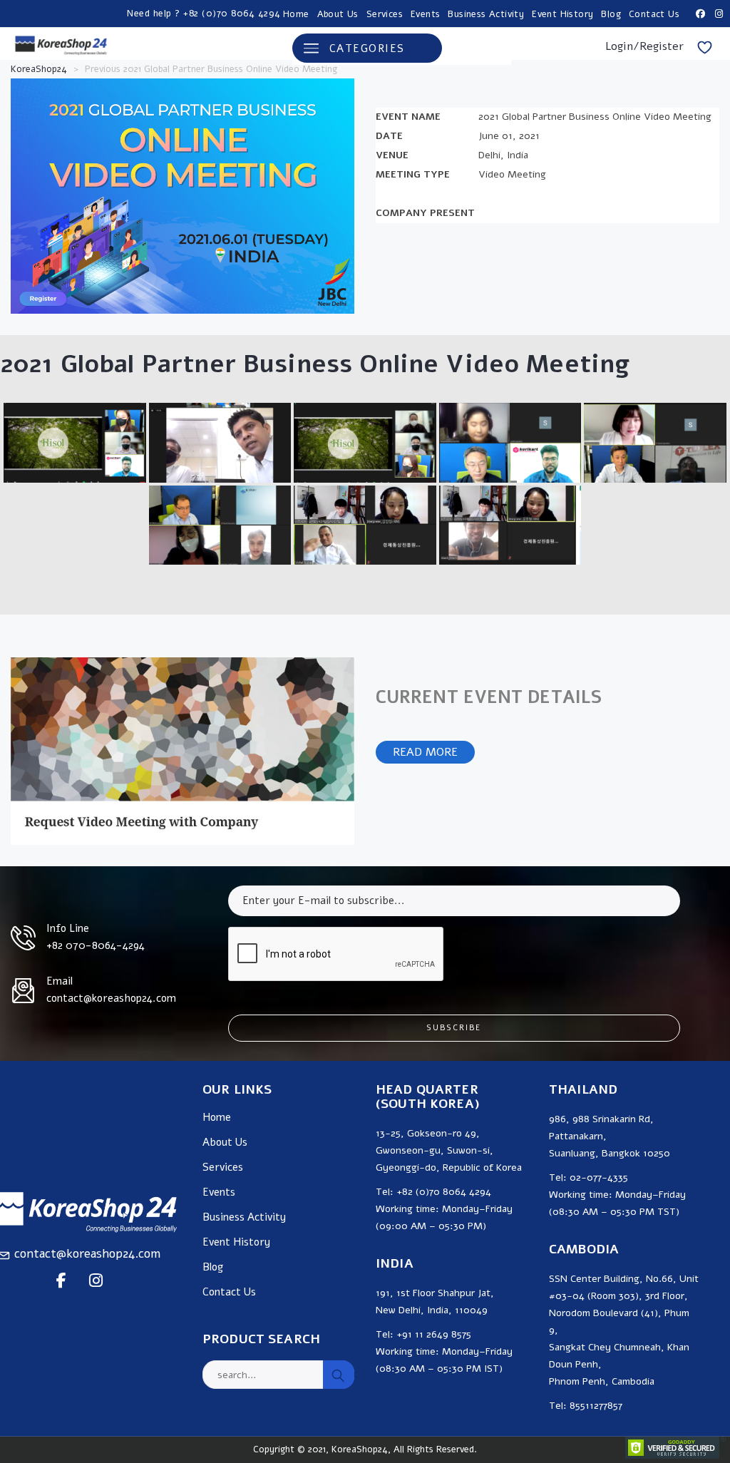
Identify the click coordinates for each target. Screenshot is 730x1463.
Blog (611, 14)
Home (296, 14)
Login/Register (644, 46)
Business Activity (486, 14)
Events (425, 14)
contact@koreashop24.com (87, 1254)
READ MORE (425, 752)
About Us (338, 14)
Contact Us (654, 14)
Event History (562, 14)
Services (384, 14)
